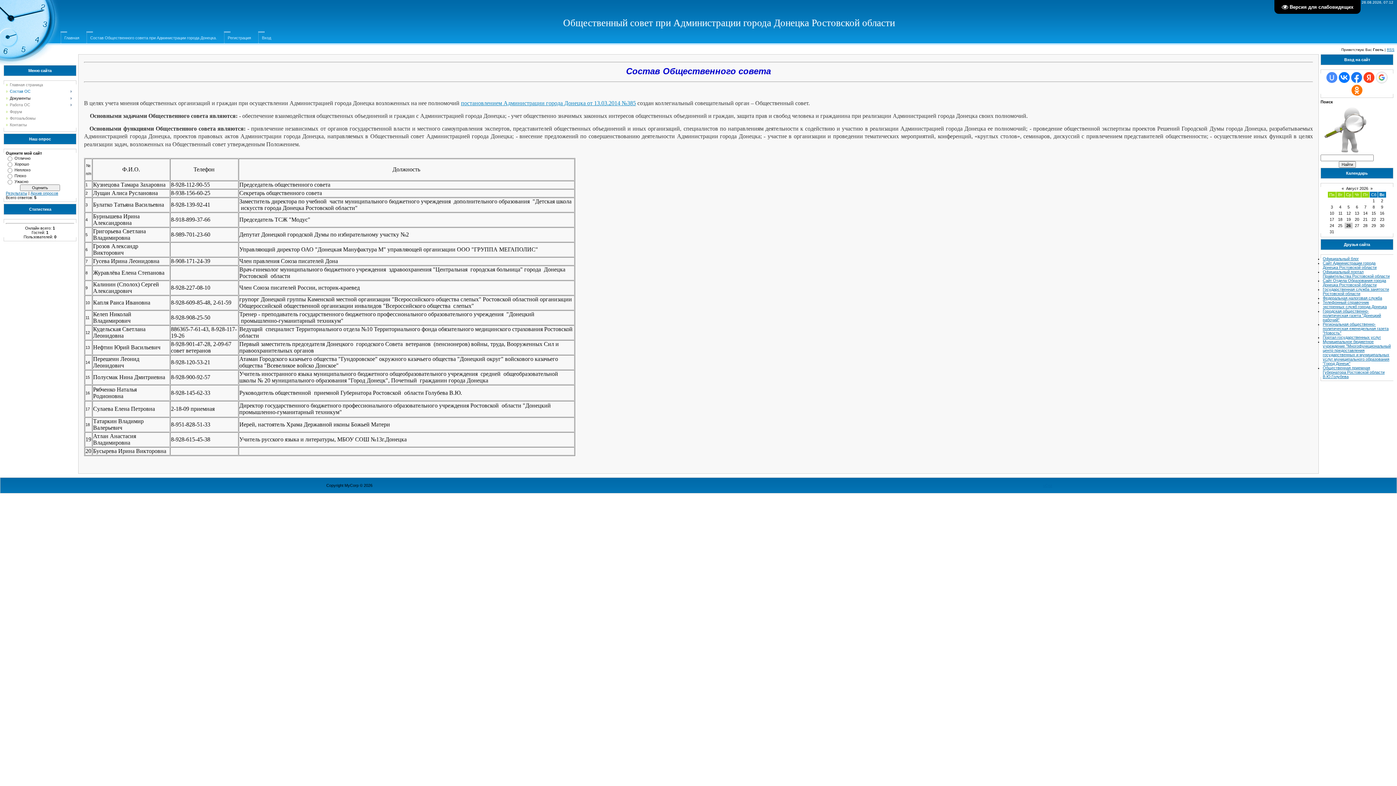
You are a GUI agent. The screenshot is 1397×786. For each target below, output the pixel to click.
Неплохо (23, 170)
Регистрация (239, 38)
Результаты (16, 193)
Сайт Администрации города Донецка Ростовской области (1350, 265)
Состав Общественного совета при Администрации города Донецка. (153, 38)
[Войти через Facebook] (1356, 77)
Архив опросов (44, 193)
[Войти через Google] (1382, 77)
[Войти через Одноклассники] (1357, 90)
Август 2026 (1357, 188)
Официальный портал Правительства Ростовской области (1356, 274)
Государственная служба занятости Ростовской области (1356, 291)
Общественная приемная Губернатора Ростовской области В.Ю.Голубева (1354, 372)
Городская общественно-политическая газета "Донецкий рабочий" (1352, 315)
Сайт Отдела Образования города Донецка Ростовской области (1354, 282)
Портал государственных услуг (1352, 337)
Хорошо (22, 164)
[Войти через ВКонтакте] (1344, 77)
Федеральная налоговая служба (1352, 298)
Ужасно (21, 181)
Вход (266, 38)
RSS (1390, 50)
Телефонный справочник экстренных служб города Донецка (1355, 304)
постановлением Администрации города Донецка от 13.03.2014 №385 (548, 103)
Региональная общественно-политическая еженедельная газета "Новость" (1356, 328)
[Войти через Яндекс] (1369, 77)
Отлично (23, 158)
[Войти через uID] (1331, 77)
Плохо (20, 176)
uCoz (1047, 485)
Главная (71, 38)
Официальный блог (1341, 259)
